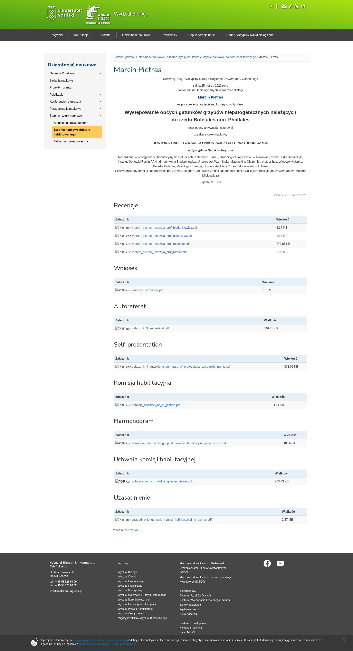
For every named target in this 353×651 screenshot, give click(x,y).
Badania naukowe (61, 80)
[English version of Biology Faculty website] (303, 6)
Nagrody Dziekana (62, 73)
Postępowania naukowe (65, 108)
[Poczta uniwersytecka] (284, 6)
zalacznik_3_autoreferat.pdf (150, 328)
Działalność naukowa (72, 65)
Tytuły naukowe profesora (71, 141)
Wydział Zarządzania (130, 613)
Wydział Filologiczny (130, 585)
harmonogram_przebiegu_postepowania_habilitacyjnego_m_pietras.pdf (179, 443)
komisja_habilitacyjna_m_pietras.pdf (156, 405)
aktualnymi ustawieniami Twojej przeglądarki (107, 643)
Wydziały (123, 563)
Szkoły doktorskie (190, 604)
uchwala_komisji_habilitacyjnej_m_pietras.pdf (162, 481)
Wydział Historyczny (130, 590)
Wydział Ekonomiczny (131, 581)
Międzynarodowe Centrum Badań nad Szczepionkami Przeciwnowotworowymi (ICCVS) (203, 568)
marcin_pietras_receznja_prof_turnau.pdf (159, 252)
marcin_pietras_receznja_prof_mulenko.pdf (161, 243)
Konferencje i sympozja (65, 101)
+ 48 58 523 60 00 (66, 581)
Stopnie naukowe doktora (70, 122)
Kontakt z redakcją (191, 627)
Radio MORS (187, 632)
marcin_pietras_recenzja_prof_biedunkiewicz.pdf (164, 227)
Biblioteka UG (188, 590)
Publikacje (56, 94)
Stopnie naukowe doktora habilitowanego (72, 132)
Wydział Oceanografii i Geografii (137, 604)
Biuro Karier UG (189, 613)
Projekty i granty (60, 87)
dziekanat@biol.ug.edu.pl (66, 591)
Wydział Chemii (127, 576)
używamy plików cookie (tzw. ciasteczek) (99, 640)
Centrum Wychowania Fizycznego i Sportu (205, 600)
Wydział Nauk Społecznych (134, 599)
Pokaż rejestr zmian (125, 530)
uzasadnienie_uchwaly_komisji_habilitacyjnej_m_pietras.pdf (172, 519)
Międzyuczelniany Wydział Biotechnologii (142, 618)
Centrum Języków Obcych (195, 595)
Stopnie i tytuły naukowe (66, 115)
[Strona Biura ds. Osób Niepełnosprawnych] (296, 6)
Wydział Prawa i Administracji (135, 608)
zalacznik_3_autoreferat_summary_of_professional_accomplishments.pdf (181, 366)
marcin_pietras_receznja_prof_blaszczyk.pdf (162, 235)
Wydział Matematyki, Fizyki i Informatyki (142, 594)
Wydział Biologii (131, 14)
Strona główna (124, 57)
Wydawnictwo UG (190, 609)
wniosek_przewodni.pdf (147, 290)
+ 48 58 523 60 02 (66, 585)
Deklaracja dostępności (193, 623)
